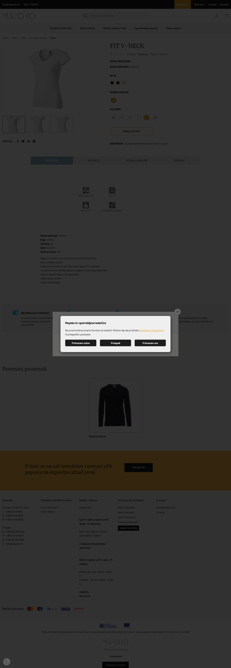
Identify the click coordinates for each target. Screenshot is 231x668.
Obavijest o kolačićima (151, 330)
